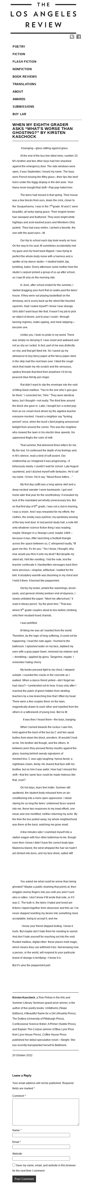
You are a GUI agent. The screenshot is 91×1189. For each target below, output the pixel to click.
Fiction (19, 54)
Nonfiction (22, 69)
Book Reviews (25, 76)
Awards (19, 99)
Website (17, 1153)
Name (16, 1130)
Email (16, 1142)
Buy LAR (19, 114)
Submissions (23, 106)
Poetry (19, 46)
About (18, 91)
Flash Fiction (24, 61)
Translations (24, 84)
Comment (19, 1095)
